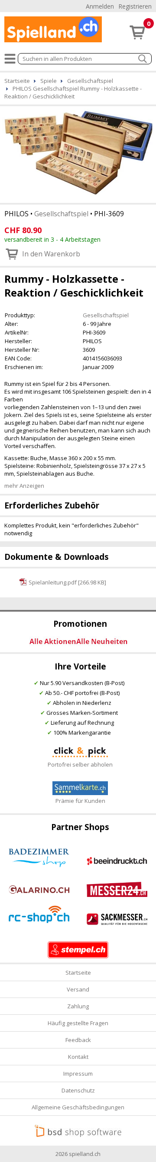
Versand (78, 989)
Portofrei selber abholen (80, 764)
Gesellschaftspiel (61, 213)
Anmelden (100, 6)
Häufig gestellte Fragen (78, 1023)
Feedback (78, 1040)
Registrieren (135, 6)
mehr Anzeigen (24, 485)
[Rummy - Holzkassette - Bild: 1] (78, 153)
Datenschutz (78, 1090)
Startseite (78, 972)
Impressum (78, 1073)
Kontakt (78, 1057)
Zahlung (78, 1006)
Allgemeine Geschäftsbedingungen (78, 1107)
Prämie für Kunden (80, 801)
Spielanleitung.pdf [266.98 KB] (67, 582)
